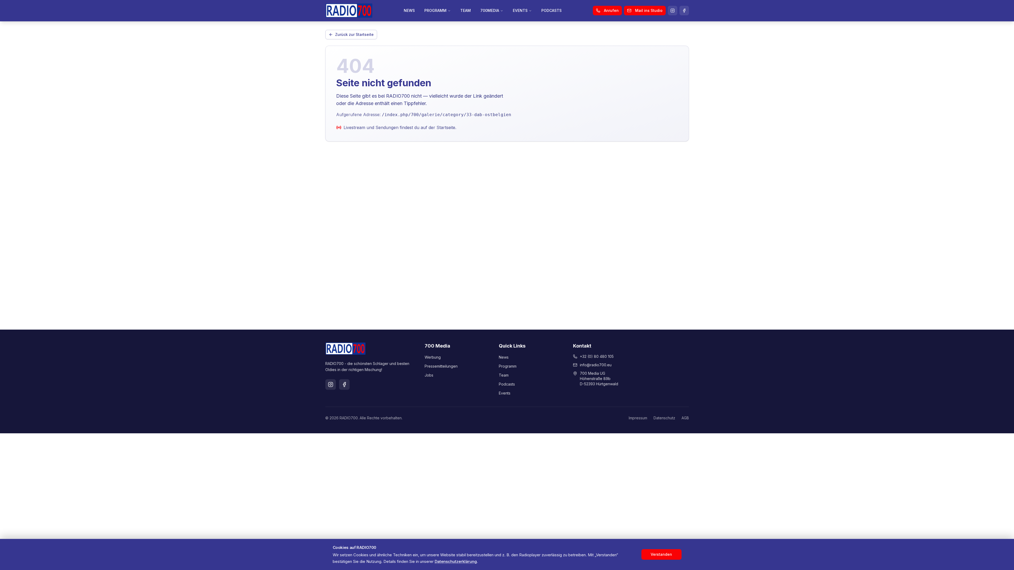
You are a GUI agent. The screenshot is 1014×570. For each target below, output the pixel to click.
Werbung (433, 357)
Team (504, 375)
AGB (685, 418)
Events (504, 393)
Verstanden (661, 554)
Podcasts (507, 384)
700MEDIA (489, 10)
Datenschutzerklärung (456, 561)
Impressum (638, 418)
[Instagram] (672, 10)
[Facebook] (684, 10)
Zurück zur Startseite (354, 34)
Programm (508, 366)
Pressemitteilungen (441, 366)
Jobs (429, 375)
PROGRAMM (435, 10)
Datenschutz (664, 418)
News (504, 357)
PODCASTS (551, 10)
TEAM (465, 10)
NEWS (409, 10)
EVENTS (520, 10)
